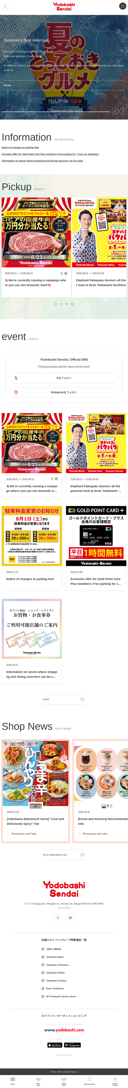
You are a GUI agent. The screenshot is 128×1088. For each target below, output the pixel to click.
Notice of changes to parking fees (20, 147)
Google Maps (64, 907)
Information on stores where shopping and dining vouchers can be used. (42, 160)
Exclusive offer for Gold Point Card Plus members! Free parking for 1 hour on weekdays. (50, 154)
